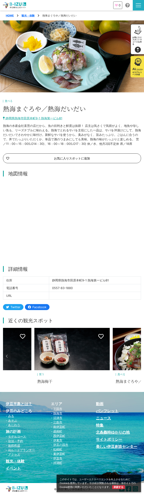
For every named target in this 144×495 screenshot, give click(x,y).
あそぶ (12, 420)
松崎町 (57, 449)
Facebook (39, 307)
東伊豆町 (59, 454)
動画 (100, 404)
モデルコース (17, 436)
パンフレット (107, 411)
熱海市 (57, 413)
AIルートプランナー (21, 450)
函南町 (57, 431)
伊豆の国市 (60, 445)
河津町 (57, 463)
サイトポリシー (109, 439)
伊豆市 (57, 458)
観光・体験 (28, 15)
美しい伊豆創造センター (116, 446)
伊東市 (57, 440)
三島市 (57, 422)
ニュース (103, 418)
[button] (6, 356)
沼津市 (57, 418)
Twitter (15, 307)
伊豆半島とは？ (19, 404)
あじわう (14, 425)
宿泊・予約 (15, 441)
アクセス (14, 454)
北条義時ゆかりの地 (113, 432)
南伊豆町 (59, 427)
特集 (100, 425)
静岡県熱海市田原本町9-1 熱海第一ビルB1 (33, 118)
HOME (10, 15)
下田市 (57, 409)
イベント (13, 468)
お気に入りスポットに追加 (72, 158)
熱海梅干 (44, 382)
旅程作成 (14, 445)
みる (11, 416)
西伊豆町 (59, 436)
